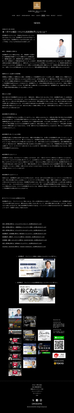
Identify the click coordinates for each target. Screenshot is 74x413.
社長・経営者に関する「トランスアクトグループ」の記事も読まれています (22, 223)
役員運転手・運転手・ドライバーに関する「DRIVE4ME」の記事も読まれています (23, 236)
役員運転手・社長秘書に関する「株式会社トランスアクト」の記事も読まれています (24, 233)
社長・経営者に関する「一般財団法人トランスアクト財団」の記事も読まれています (24, 227)
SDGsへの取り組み (37, 385)
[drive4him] (29, 326)
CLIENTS (38, 15)
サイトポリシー (37, 393)
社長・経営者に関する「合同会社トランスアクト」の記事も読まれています (22, 243)
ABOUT (18, 15)
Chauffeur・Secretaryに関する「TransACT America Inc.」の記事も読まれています (24, 246)
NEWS (43, 15)
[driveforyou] (29, 367)
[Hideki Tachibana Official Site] (15, 333)
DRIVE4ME (37, 404)
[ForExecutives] (44, 340)
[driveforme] (29, 354)
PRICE (33, 15)
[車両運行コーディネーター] (44, 354)
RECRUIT (53, 15)
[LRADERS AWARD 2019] (15, 328)
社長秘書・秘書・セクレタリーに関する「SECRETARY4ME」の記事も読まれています (24, 240)
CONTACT (59, 15)
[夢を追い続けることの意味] (15, 318)
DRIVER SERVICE (26, 15)
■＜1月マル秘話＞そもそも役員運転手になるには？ (25, 32)
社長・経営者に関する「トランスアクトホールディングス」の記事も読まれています (24, 230)
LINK (37, 395)
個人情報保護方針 (37, 387)
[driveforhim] (29, 340)
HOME (13, 15)
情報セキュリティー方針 (37, 389)
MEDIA (48, 15)
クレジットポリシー (37, 391)
